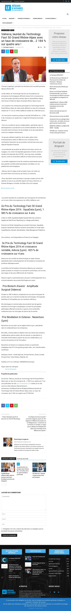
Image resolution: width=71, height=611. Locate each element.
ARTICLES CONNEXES (8, 459)
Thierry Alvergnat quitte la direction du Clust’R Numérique (10, 418)
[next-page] (5, 485)
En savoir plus (60, 60)
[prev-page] (2, 485)
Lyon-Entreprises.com (24, 383)
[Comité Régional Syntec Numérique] (28, 564)
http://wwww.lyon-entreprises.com (22, 442)
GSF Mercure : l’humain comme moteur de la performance (38, 475)
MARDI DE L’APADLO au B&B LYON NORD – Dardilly (59, 127)
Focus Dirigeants (11, 27)
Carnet (19, 27)
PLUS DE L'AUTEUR (22, 459)
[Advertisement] (48, 7)
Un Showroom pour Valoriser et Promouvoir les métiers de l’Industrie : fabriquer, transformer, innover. (59, 81)
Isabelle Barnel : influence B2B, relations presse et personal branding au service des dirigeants (7, 477)
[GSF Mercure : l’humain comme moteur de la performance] (39, 467)
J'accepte (31, 608)
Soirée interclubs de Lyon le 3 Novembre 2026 (58, 112)
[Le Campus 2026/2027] (4, 560)
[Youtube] (66, 1)
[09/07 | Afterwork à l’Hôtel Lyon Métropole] (4, 577)
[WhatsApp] (16, 51)
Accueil (3, 27)
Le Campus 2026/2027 (56, 75)
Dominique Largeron (8, 47)
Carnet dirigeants (10, 369)
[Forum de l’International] (28, 558)
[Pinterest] (11, 51)
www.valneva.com (7, 188)
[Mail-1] (69, 1)
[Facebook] (63, 1)
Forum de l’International (38, 556)
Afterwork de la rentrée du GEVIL (59, 116)
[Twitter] (7, 51)
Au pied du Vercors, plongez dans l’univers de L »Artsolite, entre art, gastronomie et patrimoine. (23, 470)
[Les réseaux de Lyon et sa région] (13, 7)
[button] (67, 14)
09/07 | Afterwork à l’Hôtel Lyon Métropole (59, 87)
